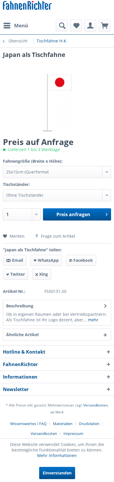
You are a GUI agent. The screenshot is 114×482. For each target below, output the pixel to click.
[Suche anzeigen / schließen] (62, 25)
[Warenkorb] (104, 25)
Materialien (62, 423)
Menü (21, 25)
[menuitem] (15, 25)
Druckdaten (89, 423)
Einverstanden (57, 473)
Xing (43, 274)
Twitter (17, 274)
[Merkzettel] (76, 25)
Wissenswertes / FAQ (28, 423)
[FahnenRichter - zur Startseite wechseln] (27, 6)
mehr (93, 319)
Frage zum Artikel (57, 236)
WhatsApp (48, 260)
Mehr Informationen (57, 455)
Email (17, 260)
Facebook (82, 260)
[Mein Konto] (90, 25)
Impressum (73, 433)
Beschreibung (19, 306)
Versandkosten (95, 405)
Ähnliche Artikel (22, 334)
